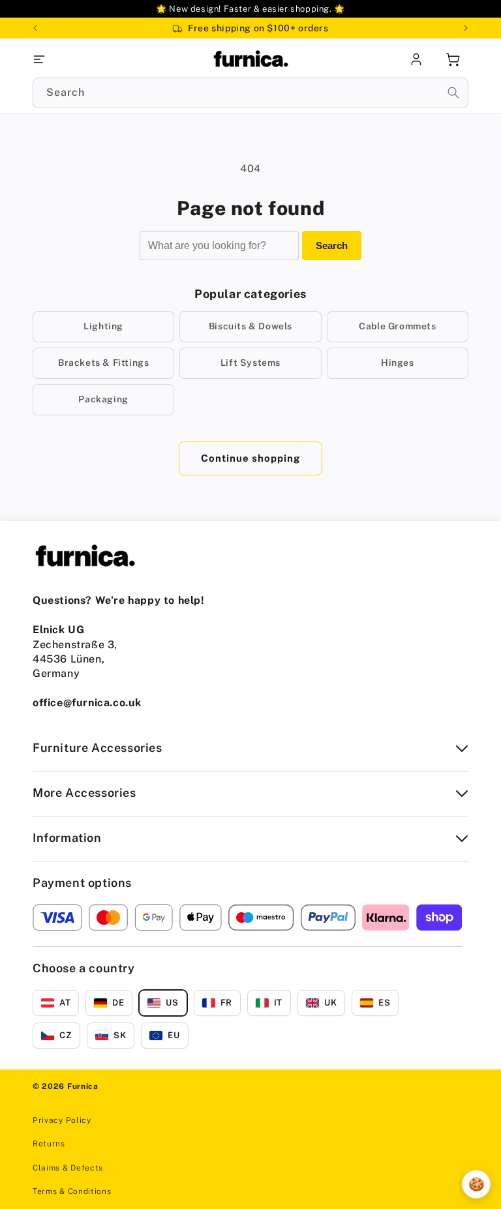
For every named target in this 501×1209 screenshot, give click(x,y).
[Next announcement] (465, 28)
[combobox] (250, 93)
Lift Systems (250, 362)
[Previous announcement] (35, 28)
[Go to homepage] (250, 59)
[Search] (453, 92)
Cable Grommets (397, 326)
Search (332, 245)
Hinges (397, 362)
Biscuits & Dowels (250, 326)
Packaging (103, 399)
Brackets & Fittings (103, 362)
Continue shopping (250, 458)
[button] (105, 59)
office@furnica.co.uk (87, 702)
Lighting (103, 326)
